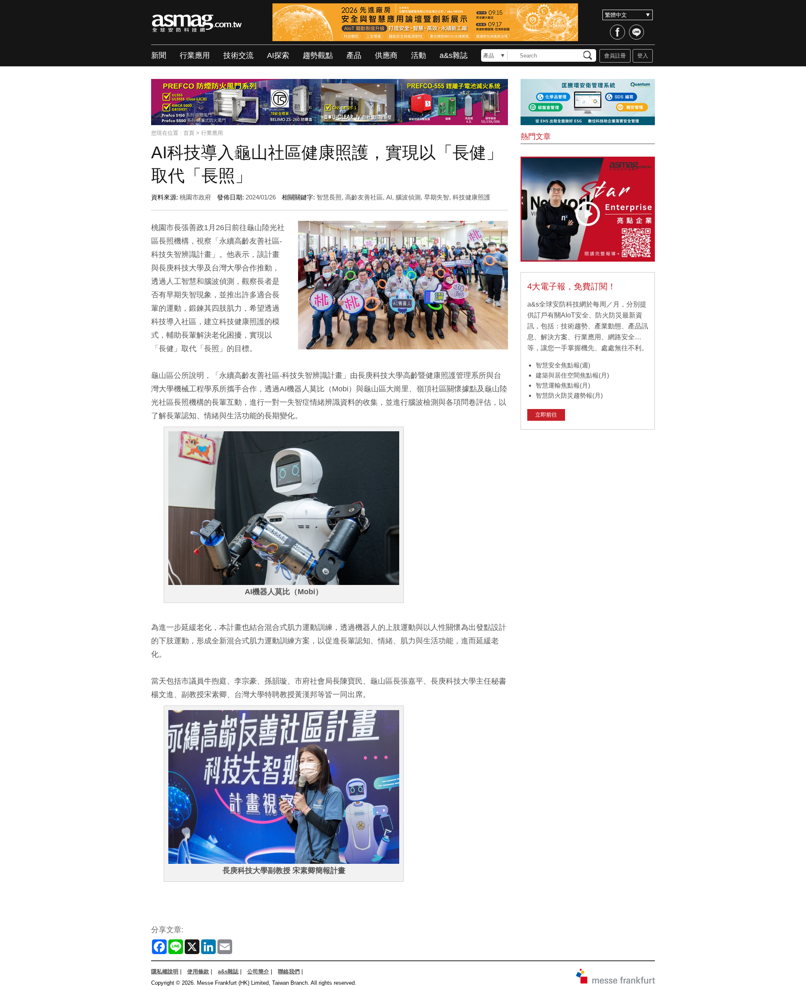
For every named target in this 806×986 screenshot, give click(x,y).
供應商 (386, 55)
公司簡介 (258, 971)
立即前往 (546, 415)
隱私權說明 (164, 971)
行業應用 (195, 55)
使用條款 (198, 971)
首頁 (188, 133)
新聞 (158, 55)
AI (389, 197)
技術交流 (238, 55)
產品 (353, 55)
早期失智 (436, 197)
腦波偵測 (408, 197)
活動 (418, 55)
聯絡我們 (289, 971)
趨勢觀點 (318, 55)
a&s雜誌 (454, 55)
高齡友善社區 (364, 197)
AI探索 (278, 55)
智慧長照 (329, 197)
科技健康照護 (471, 197)
